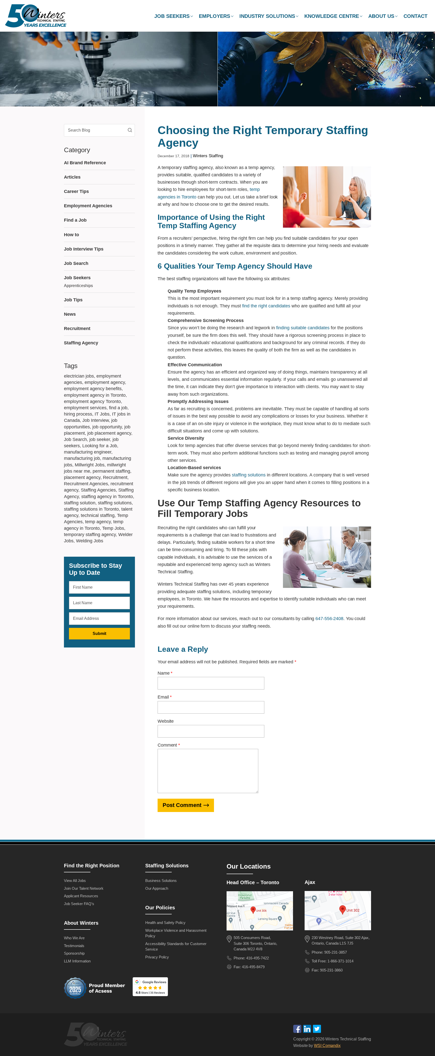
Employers (214, 16)
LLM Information (77, 961)
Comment (169, 745)
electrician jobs (79, 376)
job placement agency (109, 433)
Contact (415, 16)
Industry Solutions (267, 16)
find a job (118, 407)
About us (381, 16)
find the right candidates (266, 305)
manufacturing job (82, 458)
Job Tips (73, 299)
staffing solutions (249, 474)
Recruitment (77, 328)
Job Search (76, 263)
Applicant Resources (81, 896)
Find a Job (75, 220)
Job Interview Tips (83, 249)
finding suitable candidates (303, 327)
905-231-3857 (335, 952)
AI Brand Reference (85, 162)
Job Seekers (172, 16)
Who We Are (74, 938)
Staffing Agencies (98, 490)
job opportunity (107, 426)
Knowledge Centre (331, 16)
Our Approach (156, 888)
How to (71, 234)
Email (165, 697)
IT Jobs (102, 414)
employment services (85, 407)
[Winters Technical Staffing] (97, 1035)
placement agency (82, 477)
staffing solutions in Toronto (91, 509)
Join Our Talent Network (83, 888)
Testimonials (74, 946)
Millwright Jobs (89, 464)
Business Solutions (161, 880)
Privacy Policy (157, 957)
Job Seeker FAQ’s (79, 904)
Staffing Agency (81, 342)
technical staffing (98, 515)
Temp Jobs (113, 528)
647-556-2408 (329, 618)
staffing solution (79, 502)
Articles (72, 177)
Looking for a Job (99, 445)
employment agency (105, 382)
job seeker (99, 439)
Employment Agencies (88, 205)
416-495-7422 (257, 958)
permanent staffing (111, 471)
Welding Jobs (89, 540)
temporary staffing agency (90, 534)
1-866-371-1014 (340, 961)
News (70, 314)
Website (166, 721)
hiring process (78, 414)
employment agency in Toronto (95, 395)
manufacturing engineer (87, 452)
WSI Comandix (327, 1045)
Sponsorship (74, 953)
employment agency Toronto (92, 401)
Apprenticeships (78, 285)
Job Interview (95, 420)
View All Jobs (75, 880)
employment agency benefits (93, 388)
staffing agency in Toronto (107, 496)
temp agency (98, 521)
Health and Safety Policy (165, 922)
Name (165, 673)
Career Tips (76, 191)
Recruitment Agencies (86, 483)
